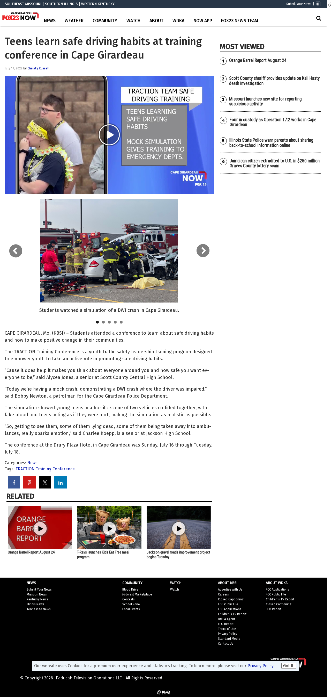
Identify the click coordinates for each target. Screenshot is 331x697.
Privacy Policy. (260, 665)
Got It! (289, 665)
